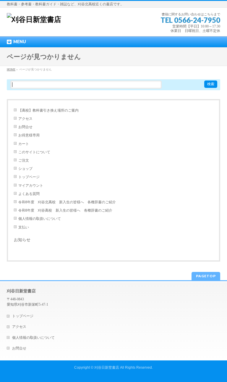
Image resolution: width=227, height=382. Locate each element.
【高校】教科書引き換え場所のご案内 (48, 110)
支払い (23, 227)
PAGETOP (206, 276)
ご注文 (23, 160)
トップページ (29, 177)
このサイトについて (34, 152)
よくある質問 (29, 194)
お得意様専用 (29, 135)
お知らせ (22, 240)
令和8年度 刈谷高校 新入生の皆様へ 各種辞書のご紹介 (65, 210)
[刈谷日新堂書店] (34, 19)
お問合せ (25, 127)
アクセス (25, 119)
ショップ (25, 169)
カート (23, 144)
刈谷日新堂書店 (106, 367)
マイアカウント (30, 185)
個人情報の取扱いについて (39, 219)
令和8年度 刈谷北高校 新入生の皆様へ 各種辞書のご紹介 (67, 202)
